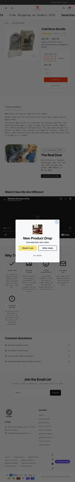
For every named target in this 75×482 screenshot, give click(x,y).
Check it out (27, 248)
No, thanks (37, 256)
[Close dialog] (57, 222)
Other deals (47, 248)
